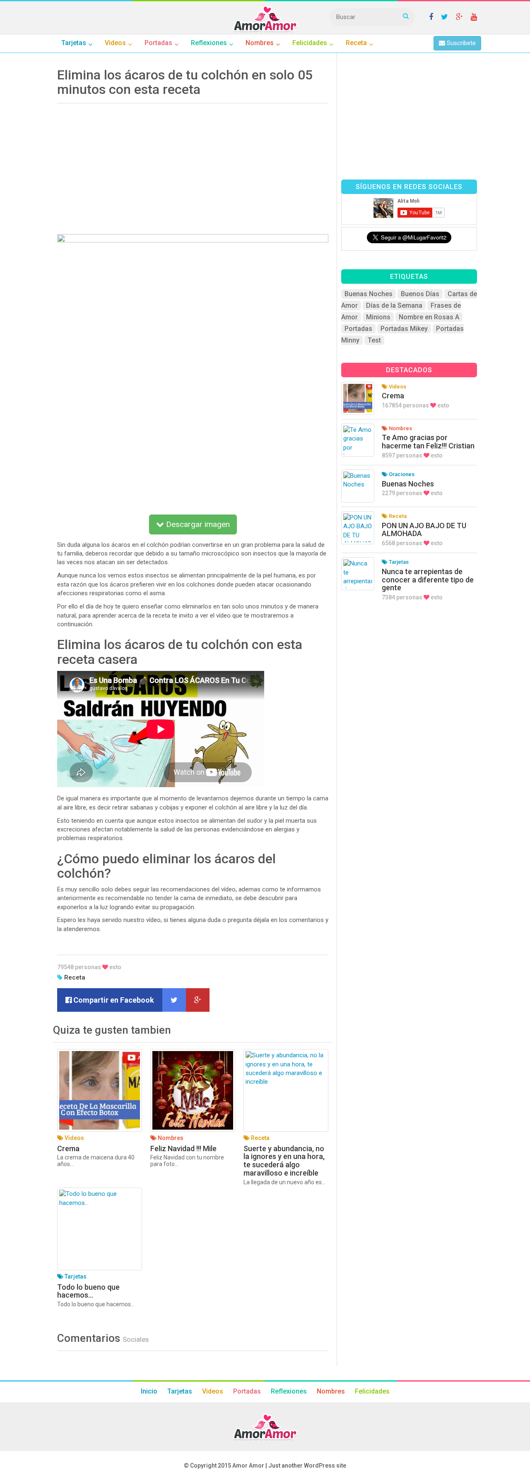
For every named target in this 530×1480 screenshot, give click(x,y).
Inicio (149, 1391)
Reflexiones (289, 1391)
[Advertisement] (192, 166)
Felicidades (372, 1391)
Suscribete (460, 43)
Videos (212, 1391)
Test (374, 340)
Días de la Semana (394, 305)
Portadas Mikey (404, 329)
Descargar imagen (197, 524)
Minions (378, 317)
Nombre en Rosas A (429, 317)
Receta (74, 977)
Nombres (331, 1391)
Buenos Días (420, 294)
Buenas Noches (368, 294)
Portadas (358, 329)
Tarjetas (179, 1391)
